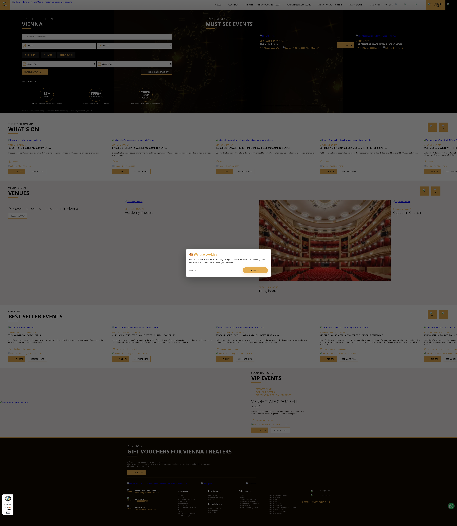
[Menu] (12, 495)
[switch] (8, 512)
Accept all (255, 270)
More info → (194, 270)
